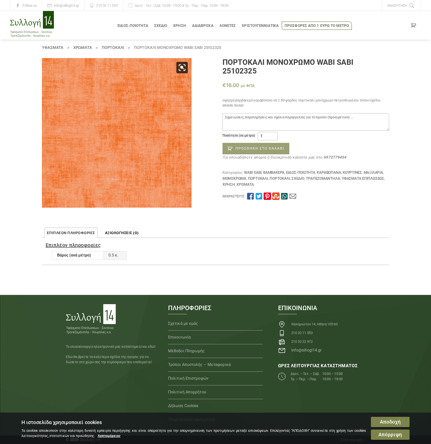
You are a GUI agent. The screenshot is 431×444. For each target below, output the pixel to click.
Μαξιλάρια (373, 172)
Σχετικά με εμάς (183, 323)
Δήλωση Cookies (183, 405)
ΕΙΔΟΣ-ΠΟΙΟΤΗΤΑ (132, 25)
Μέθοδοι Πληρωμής (186, 351)
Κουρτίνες (352, 172)
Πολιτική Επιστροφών (188, 378)
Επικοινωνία (179, 337)
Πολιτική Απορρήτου (187, 392)
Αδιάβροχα (203, 25)
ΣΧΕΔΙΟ (160, 25)
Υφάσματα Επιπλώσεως (363, 178)
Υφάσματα (52, 47)
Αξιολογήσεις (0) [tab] (122, 233)
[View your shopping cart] (413, 26)
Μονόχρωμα (234, 178)
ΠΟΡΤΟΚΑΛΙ (113, 47)
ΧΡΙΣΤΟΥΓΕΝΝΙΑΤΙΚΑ (260, 25)
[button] (182, 67)
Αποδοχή (390, 422)
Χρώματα (82, 47)
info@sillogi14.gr (66, 5)
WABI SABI (252, 172)
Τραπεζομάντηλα (323, 178)
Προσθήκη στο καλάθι (259, 148)
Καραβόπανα (329, 172)
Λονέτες (227, 25)
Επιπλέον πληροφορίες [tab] (71, 233)
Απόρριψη (390, 435)
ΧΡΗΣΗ (179, 25)
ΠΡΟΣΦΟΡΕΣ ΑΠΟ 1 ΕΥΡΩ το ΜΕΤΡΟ (317, 25)
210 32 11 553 (106, 5)
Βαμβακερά (273, 172)
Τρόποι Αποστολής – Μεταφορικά (199, 364)
